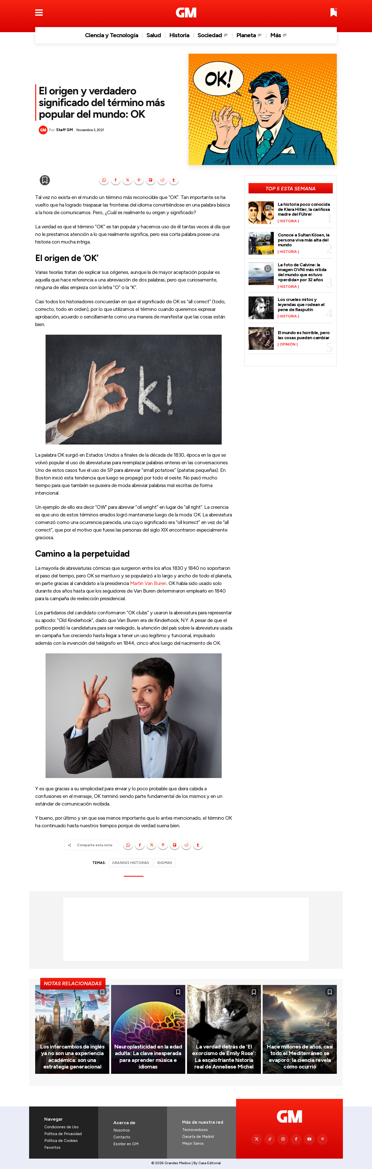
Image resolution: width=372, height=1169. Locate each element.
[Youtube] (309, 1139)
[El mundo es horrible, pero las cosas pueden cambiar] (261, 338)
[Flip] (151, 180)
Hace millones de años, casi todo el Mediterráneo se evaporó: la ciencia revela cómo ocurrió (300, 1056)
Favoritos (52, 1147)
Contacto (121, 1137)
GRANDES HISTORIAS (130, 863)
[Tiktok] (269, 1139)
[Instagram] (283, 1139)
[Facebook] (116, 180)
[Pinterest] (139, 180)
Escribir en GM (125, 1144)
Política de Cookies (61, 1140)
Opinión (288, 344)
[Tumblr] (174, 180)
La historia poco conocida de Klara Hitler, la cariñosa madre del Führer (304, 209)
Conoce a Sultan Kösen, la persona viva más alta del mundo (303, 240)
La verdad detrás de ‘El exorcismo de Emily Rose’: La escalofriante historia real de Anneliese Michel (224, 1056)
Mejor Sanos (193, 1143)
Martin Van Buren (148, 583)
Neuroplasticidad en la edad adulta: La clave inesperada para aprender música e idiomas (148, 1056)
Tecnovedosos (195, 1129)
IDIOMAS (164, 863)
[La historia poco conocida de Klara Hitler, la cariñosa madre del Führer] (261, 212)
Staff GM (64, 130)
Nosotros (121, 1130)
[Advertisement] (186, 929)
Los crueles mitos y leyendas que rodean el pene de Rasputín (301, 304)
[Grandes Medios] (186, 12)
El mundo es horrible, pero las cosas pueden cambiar (304, 335)
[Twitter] (256, 1139)
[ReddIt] (162, 180)
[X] (127, 180)
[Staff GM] (44, 130)
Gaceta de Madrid (198, 1136)
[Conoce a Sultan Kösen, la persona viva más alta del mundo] (261, 243)
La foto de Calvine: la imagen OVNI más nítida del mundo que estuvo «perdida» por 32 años (302, 272)
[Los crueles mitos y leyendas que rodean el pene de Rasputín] (261, 307)
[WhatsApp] (104, 180)
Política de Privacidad (63, 1134)
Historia (288, 221)
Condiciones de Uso (61, 1127)
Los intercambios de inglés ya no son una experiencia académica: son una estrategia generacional (72, 1056)
